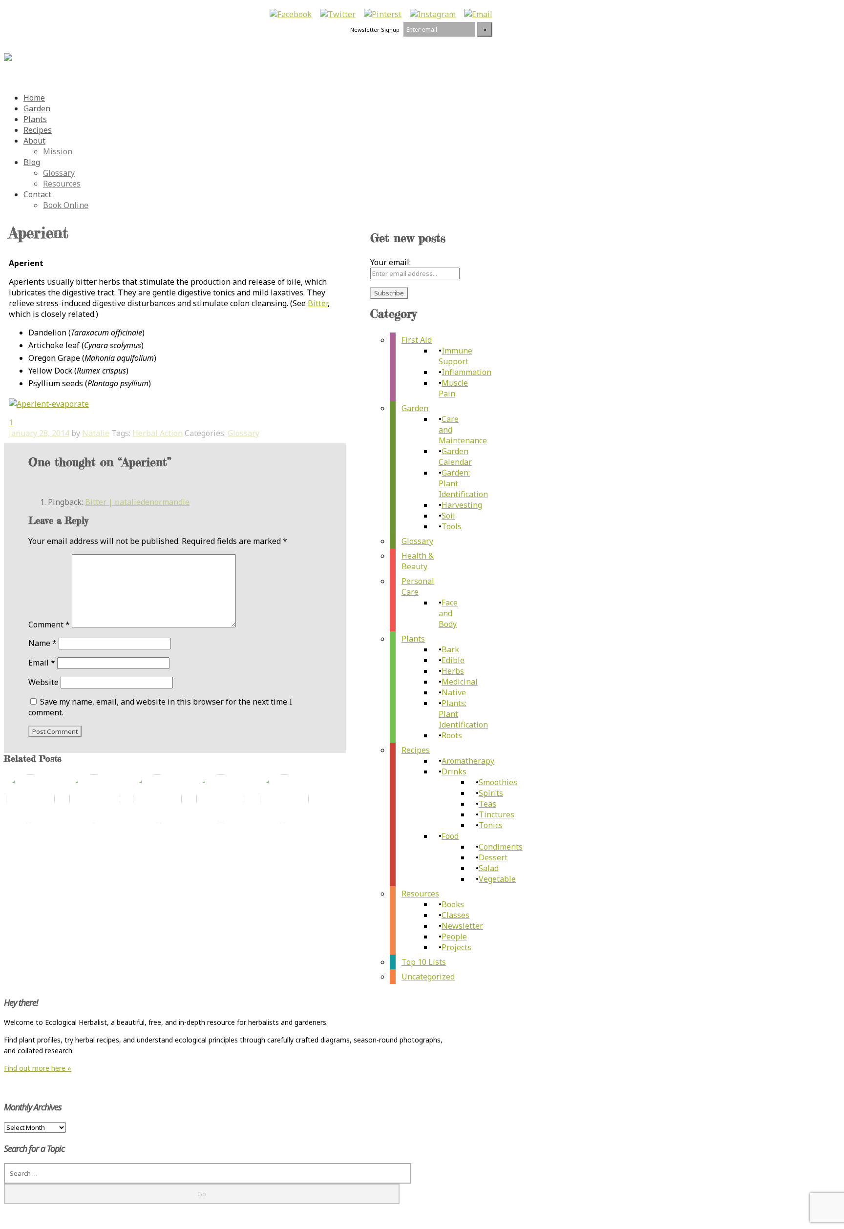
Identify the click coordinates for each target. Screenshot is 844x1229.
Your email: (390, 262)
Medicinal (460, 681)
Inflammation (466, 372)
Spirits (491, 793)
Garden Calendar (455, 456)
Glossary (59, 172)
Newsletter (462, 925)
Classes (455, 915)
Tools (452, 526)
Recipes (37, 130)
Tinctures (496, 814)
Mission (57, 151)
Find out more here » (37, 1068)
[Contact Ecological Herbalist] (478, 14)
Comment (49, 624)
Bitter (318, 303)
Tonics (491, 825)
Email (41, 662)
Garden (36, 108)
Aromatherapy (468, 760)
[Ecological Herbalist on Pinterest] (382, 14)
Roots (452, 735)
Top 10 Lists (423, 962)
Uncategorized (428, 976)
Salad (489, 868)
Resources (62, 183)
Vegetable (497, 879)
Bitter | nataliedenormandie (137, 502)
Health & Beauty (417, 561)
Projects (456, 947)
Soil (448, 515)
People (454, 936)
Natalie (95, 433)
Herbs (453, 671)
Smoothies (498, 782)
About (34, 140)
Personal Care (417, 586)
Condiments (501, 846)
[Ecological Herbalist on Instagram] (433, 14)
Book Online (65, 205)
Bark (450, 649)
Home (34, 97)
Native (454, 692)
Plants (35, 119)
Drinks (454, 771)
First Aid (416, 339)
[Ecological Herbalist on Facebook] (291, 14)
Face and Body (448, 613)
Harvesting (462, 505)
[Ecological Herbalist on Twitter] (338, 14)
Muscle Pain (453, 388)
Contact (37, 194)
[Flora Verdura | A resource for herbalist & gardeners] (8, 52)
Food (450, 836)
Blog (31, 162)
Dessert (493, 857)
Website (43, 682)
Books (453, 904)
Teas (487, 803)
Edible (453, 660)
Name (42, 643)
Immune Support (455, 356)
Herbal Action (157, 433)
